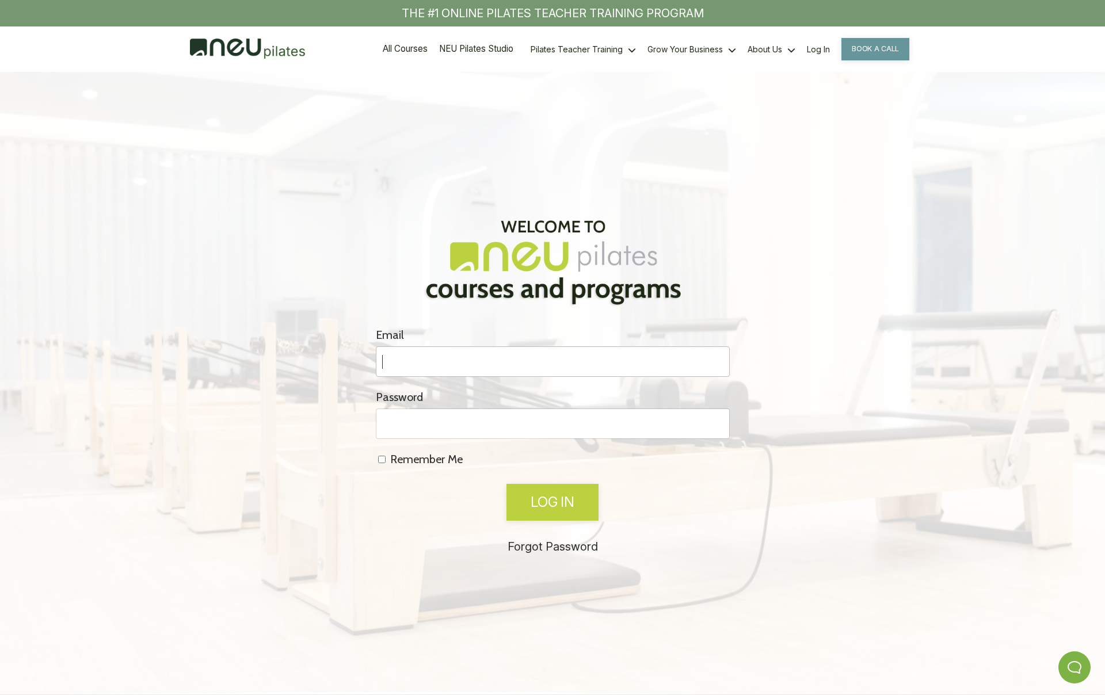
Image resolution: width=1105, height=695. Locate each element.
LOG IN (552, 502)
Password (399, 397)
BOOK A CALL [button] (875, 48)
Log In (818, 49)
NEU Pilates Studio (476, 48)
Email (390, 335)
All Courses (405, 48)
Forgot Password (553, 546)
